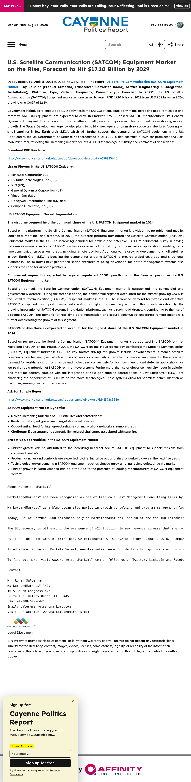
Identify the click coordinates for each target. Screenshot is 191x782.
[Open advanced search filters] (160, 44)
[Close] (73, 701)
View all (182, 6)
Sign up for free (40, 763)
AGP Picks (12, 6)
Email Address (22, 746)
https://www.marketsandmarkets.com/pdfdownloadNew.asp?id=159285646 (62, 158)
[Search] (151, 44)
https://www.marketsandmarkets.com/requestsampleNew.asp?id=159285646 (63, 399)
